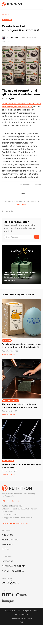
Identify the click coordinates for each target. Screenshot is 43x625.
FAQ (21, 622)
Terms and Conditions (21, 618)
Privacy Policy (21, 614)
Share (22, 193)
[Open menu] (39, 4)
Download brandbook (13, 523)
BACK (7, 15)
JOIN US (20, 204)
